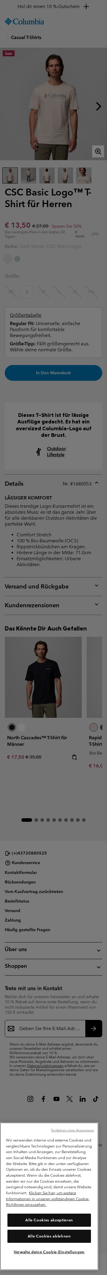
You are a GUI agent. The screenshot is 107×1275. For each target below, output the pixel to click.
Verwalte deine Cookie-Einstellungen (49, 1251)
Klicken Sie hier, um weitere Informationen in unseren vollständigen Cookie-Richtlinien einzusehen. (47, 1198)
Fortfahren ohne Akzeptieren (72, 1130)
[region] (49, 1196)
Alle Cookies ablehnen (49, 1236)
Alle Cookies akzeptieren (49, 1220)
